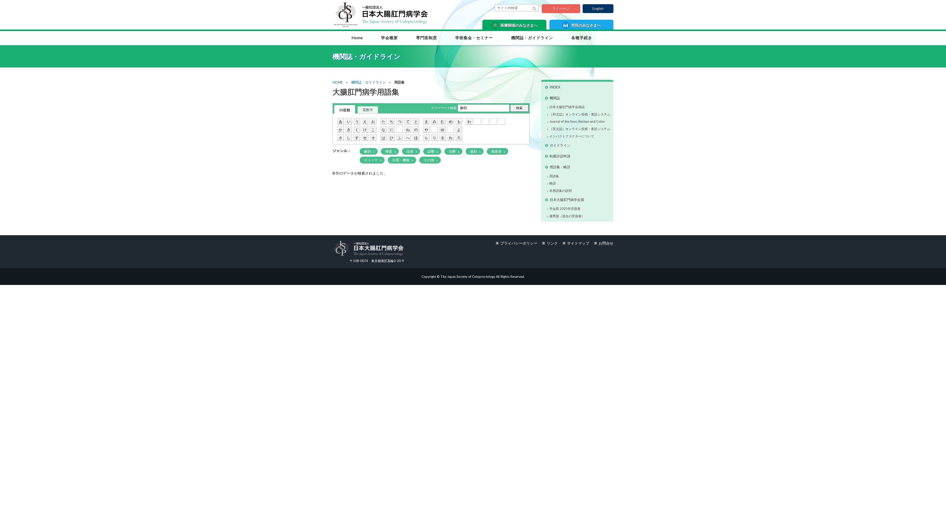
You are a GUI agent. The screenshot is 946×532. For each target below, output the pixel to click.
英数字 (368, 110)
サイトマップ (578, 243)
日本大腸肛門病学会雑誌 (567, 107)
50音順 (344, 110)
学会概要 (389, 37)
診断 (431, 151)
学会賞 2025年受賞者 (564, 209)
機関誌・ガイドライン (532, 37)
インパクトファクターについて (571, 136)
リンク (552, 243)
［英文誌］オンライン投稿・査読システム (579, 129)
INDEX (555, 87)
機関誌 (555, 98)
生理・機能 (401, 160)
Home (357, 37)
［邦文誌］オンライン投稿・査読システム (579, 114)
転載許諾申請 (560, 156)
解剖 (368, 151)
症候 (410, 151)
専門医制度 (426, 37)
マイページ (561, 8)
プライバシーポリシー (518, 243)
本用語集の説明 (560, 191)
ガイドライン (560, 145)
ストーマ (371, 160)
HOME (338, 82)
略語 (552, 183)
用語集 (554, 176)
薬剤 (474, 151)
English (598, 8)
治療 (452, 151)
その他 (429, 160)
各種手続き (581, 37)
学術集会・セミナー (474, 37)
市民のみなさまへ (586, 25)
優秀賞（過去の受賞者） (567, 216)
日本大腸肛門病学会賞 (567, 200)
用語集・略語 (560, 167)
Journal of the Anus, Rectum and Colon (577, 121)
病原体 (496, 151)
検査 (389, 151)
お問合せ (606, 243)
